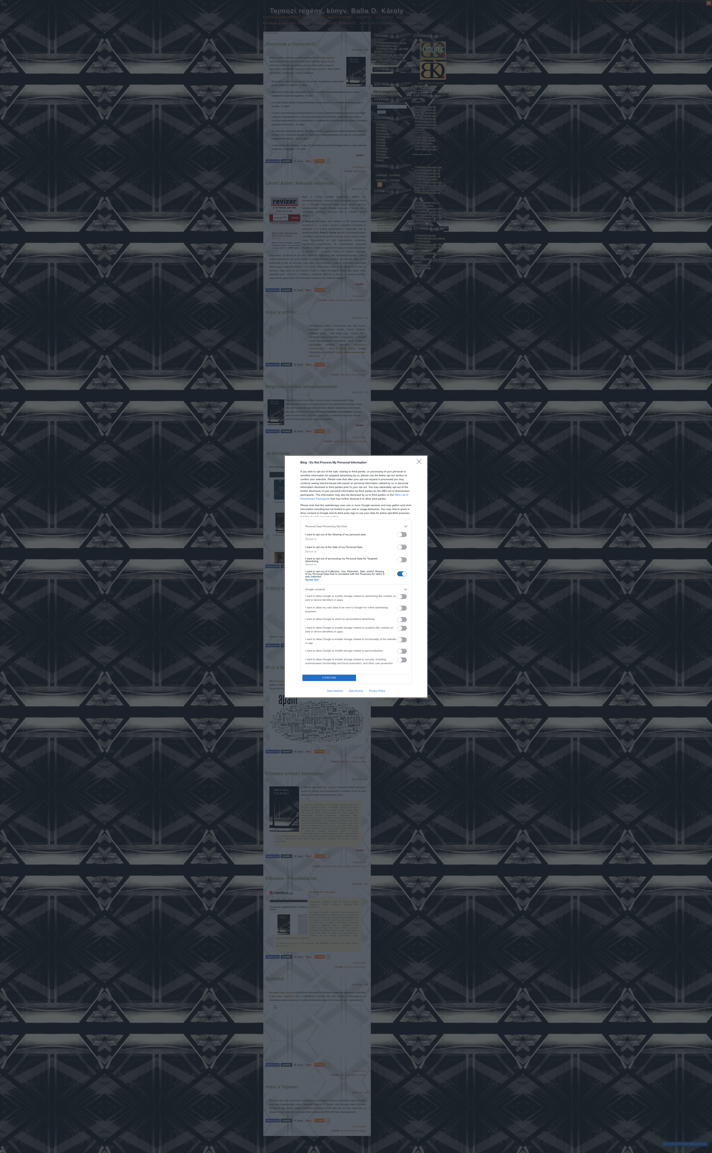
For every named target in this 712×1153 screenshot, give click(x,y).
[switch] (402, 534)
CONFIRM (329, 677)
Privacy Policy (377, 690)
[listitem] (356, 526)
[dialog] (356, 577)
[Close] (420, 462)
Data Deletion (335, 690)
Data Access (356, 690)
